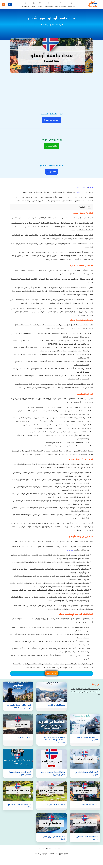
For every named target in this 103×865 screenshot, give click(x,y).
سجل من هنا (51, 673)
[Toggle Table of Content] (88, 207)
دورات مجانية (25, 6)
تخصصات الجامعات (60, 6)
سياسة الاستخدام (49, 849)
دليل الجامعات (49, 6)
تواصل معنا (41, 849)
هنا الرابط (70, 549)
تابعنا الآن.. (52, 171)
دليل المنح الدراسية (81, 187)
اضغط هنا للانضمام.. (52, 120)
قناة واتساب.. (52, 145)
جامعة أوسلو (81, 192)
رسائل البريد (57, 849)
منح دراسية (71, 6)
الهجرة (34, 6)
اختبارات (40, 6)
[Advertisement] (51, 89)
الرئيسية (90, 187)
